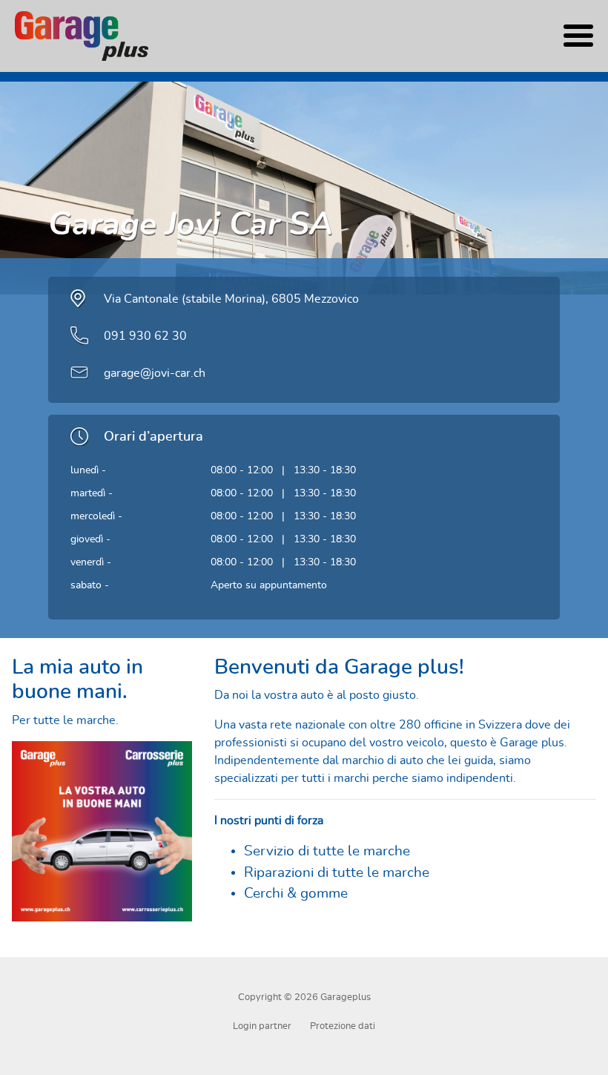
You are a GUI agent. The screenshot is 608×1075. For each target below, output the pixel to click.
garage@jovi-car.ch (154, 373)
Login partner (262, 1026)
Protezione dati (342, 1026)
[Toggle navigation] (578, 35)
